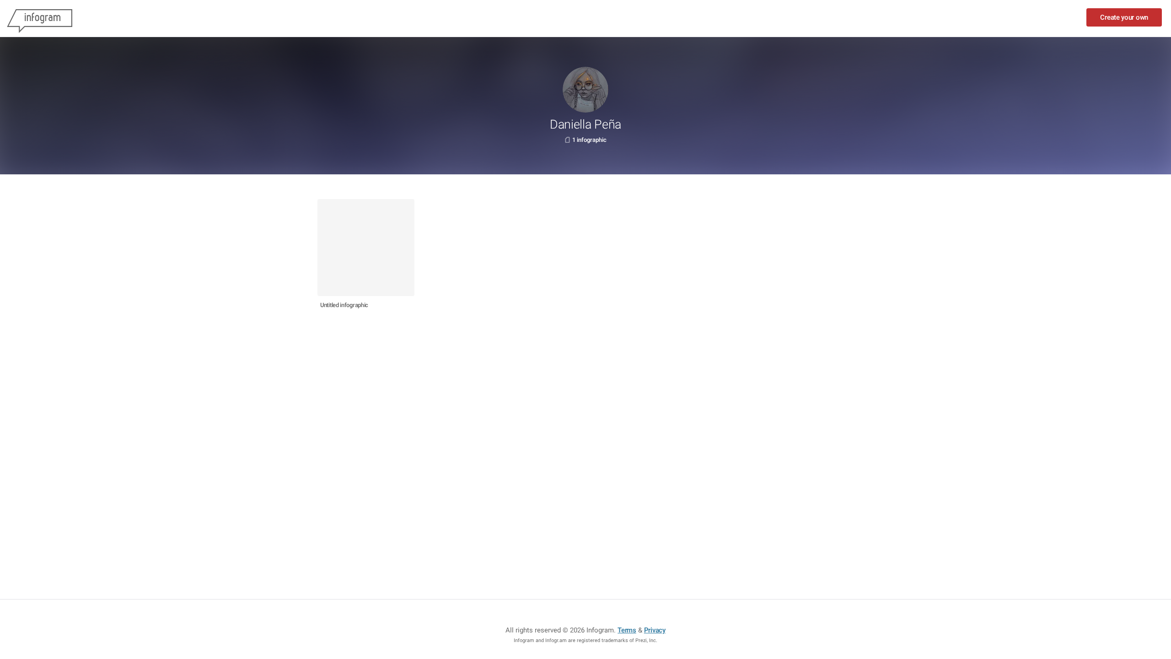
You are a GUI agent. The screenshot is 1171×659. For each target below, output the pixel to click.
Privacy (655, 630)
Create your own (1124, 17)
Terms (627, 630)
